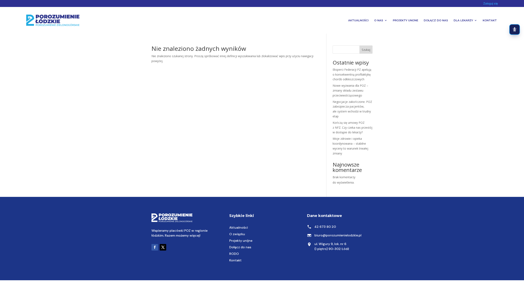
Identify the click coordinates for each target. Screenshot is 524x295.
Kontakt (490, 20)
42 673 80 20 (325, 227)
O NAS (378, 20)
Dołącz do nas (240, 247)
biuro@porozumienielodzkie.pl (337, 235)
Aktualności (358, 20)
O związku (237, 234)
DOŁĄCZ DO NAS (436, 20)
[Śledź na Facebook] (154, 247)
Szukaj (366, 50)
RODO (234, 254)
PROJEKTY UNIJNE (405, 20)
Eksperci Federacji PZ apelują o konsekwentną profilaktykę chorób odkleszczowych (352, 74)
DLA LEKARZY (463, 20)
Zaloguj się (490, 3)
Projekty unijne (240, 240)
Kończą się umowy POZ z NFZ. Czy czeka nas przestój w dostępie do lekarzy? (352, 127)
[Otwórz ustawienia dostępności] (514, 29)
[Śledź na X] (163, 247)
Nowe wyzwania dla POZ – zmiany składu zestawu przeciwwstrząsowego (350, 90)
